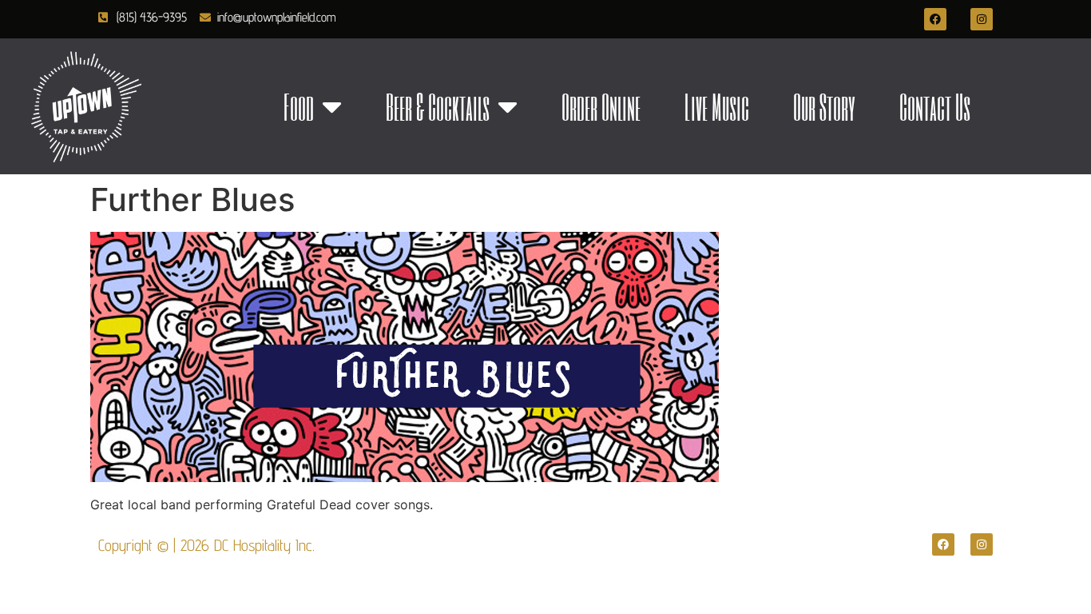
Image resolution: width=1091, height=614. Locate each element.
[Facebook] (935, 19)
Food (299, 106)
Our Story (824, 106)
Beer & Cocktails (438, 106)
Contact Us (934, 106)
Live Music (716, 106)
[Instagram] (981, 19)
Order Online (601, 106)
